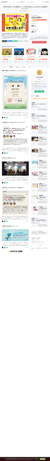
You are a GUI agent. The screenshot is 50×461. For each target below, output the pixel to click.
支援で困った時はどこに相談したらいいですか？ (38, 242)
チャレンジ (28, 10)
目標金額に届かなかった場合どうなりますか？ (38, 241)
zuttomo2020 (23, 10)
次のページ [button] (20, 251)
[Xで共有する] (2, 117)
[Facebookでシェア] (4, 117)
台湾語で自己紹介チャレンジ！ (10, 226)
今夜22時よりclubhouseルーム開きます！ (13, 187)
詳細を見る (33, 109)
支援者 (17, 67)
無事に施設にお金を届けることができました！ (14, 70)
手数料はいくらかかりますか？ (36, 239)
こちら (41, 248)
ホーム (5, 67)
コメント (30, 67)
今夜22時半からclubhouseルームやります (13, 122)
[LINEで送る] (7, 117)
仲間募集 (23, 67)
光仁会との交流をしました (9, 158)
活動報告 (11, 67)
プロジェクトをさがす (30, 1)
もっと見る (26, 117)
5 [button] (16, 251)
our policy (32, 459)
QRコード (5, 42)
